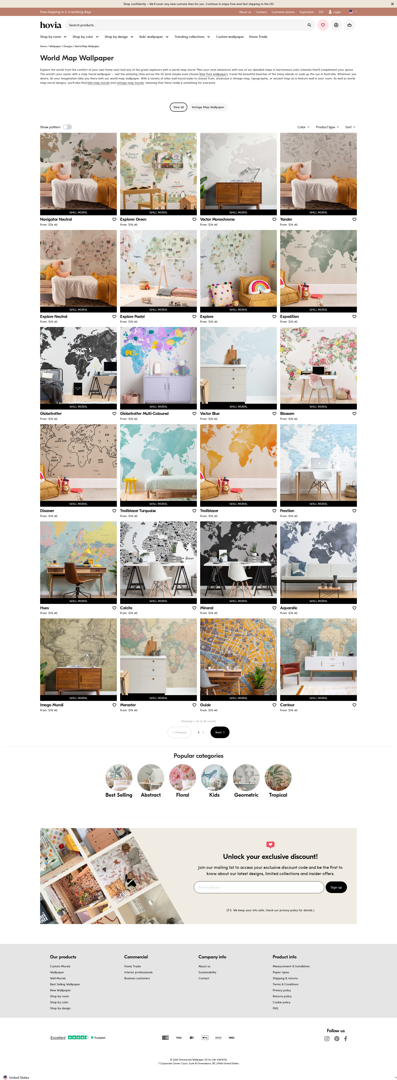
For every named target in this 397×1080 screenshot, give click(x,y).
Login (337, 12)
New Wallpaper (60, 990)
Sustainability (207, 972)
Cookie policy (281, 1002)
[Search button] (309, 25)
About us (204, 966)
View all (178, 107)
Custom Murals (60, 966)
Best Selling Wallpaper (65, 984)
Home (43, 46)
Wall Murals (58, 978)
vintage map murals (130, 83)
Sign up (336, 887)
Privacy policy (282, 990)
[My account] (336, 25)
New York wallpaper (213, 74)
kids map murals (98, 83)
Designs (67, 46)
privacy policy (289, 910)
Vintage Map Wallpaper (208, 107)
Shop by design (60, 1008)
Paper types (281, 972)
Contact (203, 978)
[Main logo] (51, 25)
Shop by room (59, 996)
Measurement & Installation (291, 966)
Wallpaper (55, 46)
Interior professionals (138, 972)
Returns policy (282, 996)
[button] (351, 12)
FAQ (275, 1008)
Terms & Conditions (285, 984)
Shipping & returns (285, 978)
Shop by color (59, 1002)
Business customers (137, 978)
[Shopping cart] (349, 25)
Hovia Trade (132, 966)
